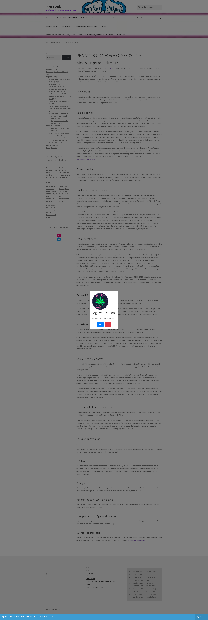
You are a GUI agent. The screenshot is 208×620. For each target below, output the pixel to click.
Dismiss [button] (203, 617)
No (108, 324)
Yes (100, 324)
